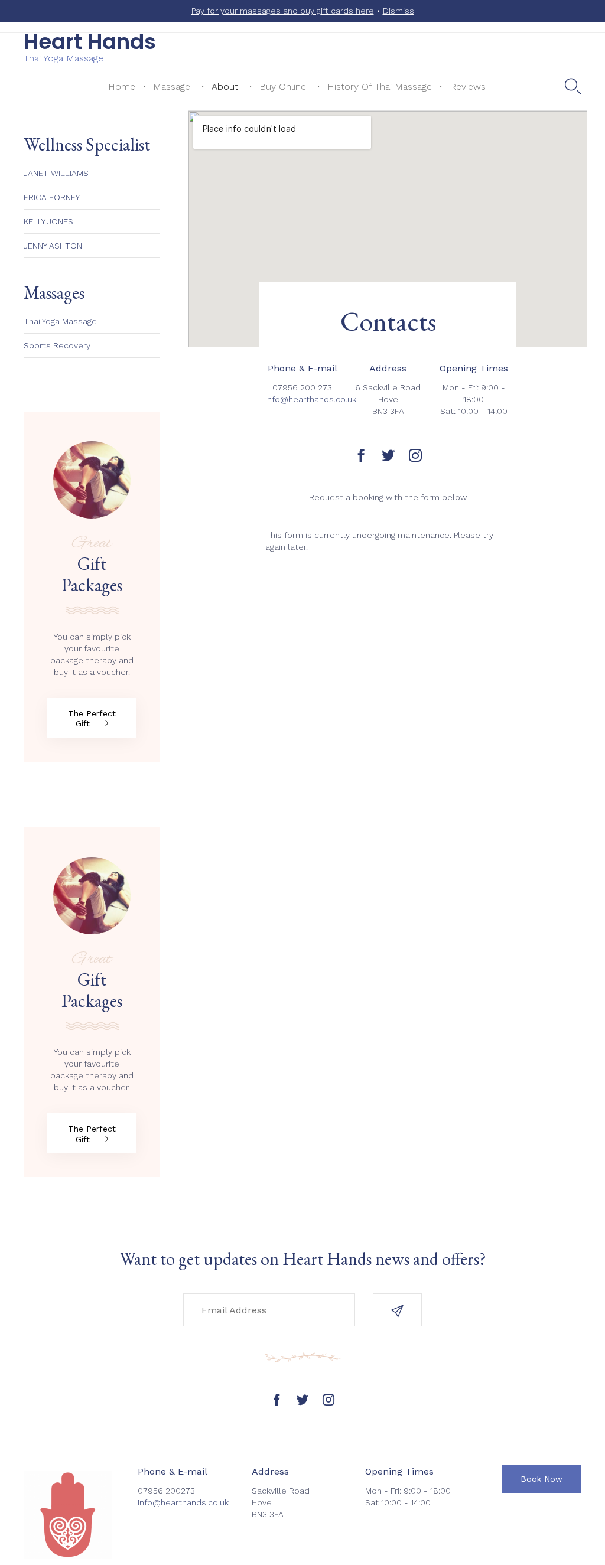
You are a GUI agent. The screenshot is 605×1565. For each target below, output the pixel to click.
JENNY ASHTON (53, 245)
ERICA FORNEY (52, 197)
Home (121, 86)
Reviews (468, 86)
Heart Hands (90, 42)
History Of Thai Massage (379, 86)
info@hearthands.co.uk (310, 399)
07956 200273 (166, 1490)
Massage (171, 86)
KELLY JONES (48, 221)
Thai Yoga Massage (60, 321)
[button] (91, 718)
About (225, 86)
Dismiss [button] (398, 10)
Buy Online (282, 86)
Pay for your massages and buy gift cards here (282, 10)
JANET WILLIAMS (56, 173)
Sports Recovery (57, 345)
